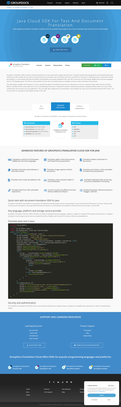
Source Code (33, 333)
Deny (109, 399)
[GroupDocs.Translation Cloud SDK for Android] (76, 38)
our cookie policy (100, 391)
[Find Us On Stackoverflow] (62, 382)
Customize (94, 399)
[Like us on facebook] (49, 382)
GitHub (87, 65)
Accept (102, 395)
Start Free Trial (61, 50)
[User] (107, 3)
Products (50, 3)
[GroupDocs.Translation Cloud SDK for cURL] (45, 38)
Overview (39, 65)
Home (28, 389)
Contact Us (79, 404)
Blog (87, 333)
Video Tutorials (33, 338)
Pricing (67, 65)
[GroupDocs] (18, 2)
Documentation (33, 330)
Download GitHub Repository (87, 345)
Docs (27, 392)
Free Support (87, 330)
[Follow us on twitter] (54, 382)
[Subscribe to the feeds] (71, 382)
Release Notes (57, 65)
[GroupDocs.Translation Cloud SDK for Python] (65, 38)
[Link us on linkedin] (58, 382)
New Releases (66, 389)
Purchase (59, 3)
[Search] (112, 3)
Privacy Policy (66, 404)
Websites (75, 3)
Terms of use (73, 404)
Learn (98, 65)
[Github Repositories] (67, 382)
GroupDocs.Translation (21, 367)
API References (33, 336)
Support (67, 3)
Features (47, 65)
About (83, 3)
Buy (107, 65)
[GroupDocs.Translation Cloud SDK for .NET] (55, 38)
